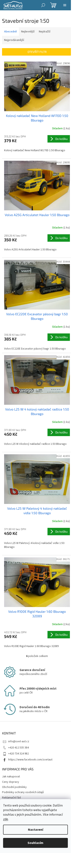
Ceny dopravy (10, 782)
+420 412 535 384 (18, 748)
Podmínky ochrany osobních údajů (23, 792)
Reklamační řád (11, 798)
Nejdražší (44, 32)
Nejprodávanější (14, 40)
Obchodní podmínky (14, 787)
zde (5, 819)
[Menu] (65, 5)
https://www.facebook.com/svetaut (30, 760)
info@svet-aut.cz (18, 741)
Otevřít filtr (37, 52)
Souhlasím (35, 843)
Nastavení (35, 829)
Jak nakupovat (11, 776)
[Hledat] (43, 5)
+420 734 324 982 (18, 754)
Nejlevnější (28, 32)
